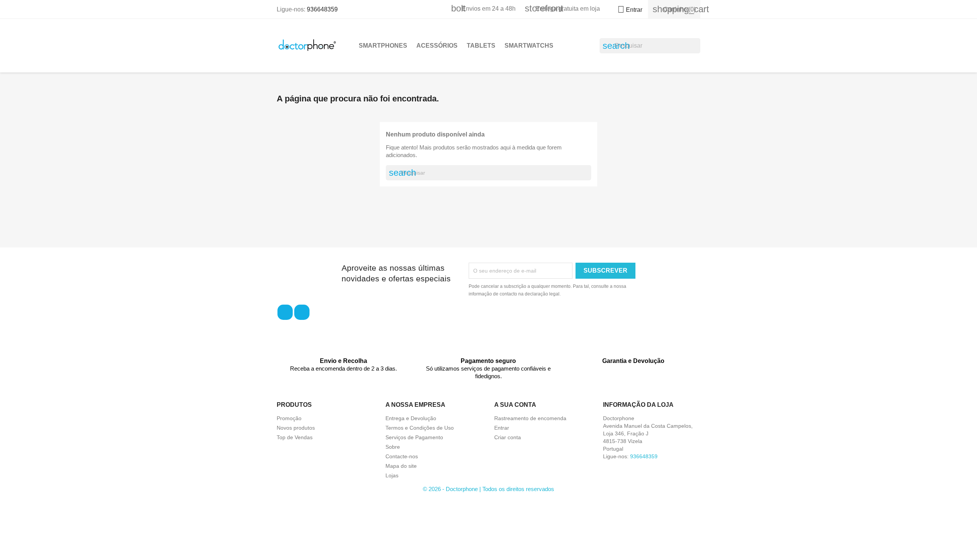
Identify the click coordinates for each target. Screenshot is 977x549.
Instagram (302, 312)
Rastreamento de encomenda (530, 418)
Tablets (481, 45)
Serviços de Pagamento (414, 437)
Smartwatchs (529, 45)
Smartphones (383, 45)
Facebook (285, 312)
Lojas (391, 475)
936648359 (322, 9)
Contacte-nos (401, 456)
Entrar (501, 428)
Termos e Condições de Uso (419, 428)
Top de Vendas (295, 437)
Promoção (289, 418)
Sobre (392, 447)
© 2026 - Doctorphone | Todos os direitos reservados (488, 489)
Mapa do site (401, 466)
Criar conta (507, 437)
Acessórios (437, 45)
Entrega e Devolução (410, 418)
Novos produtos (296, 428)
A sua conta (515, 404)
